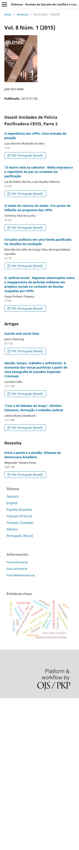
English (12, 503)
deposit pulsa (10, 748)
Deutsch (13, 496)
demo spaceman (12, 807)
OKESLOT (7, 718)
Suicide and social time (21, 333)
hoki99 (5, 815)
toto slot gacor (10, 800)
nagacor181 (8, 778)
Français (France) (19, 516)
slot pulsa (7, 770)
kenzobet (6, 711)
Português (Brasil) (20, 536)
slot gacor (7, 741)
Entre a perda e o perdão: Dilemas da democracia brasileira (32, 455)
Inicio (7, 14)
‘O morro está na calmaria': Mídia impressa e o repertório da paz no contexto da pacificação (38, 171)
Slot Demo (7, 763)
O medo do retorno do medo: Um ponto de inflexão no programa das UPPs (37, 208)
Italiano (12, 529)
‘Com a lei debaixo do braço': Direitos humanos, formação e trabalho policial (33, 408)
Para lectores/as (17, 562)
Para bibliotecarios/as (21, 575)
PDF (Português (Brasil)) (27, 155)
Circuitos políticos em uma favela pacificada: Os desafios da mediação (38, 241)
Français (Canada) (20, 523)
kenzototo (7, 726)
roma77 (5, 785)
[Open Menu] (4, 4)
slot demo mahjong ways (18, 703)
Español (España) (19, 509)
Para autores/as (17, 569)
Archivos (22, 14)
